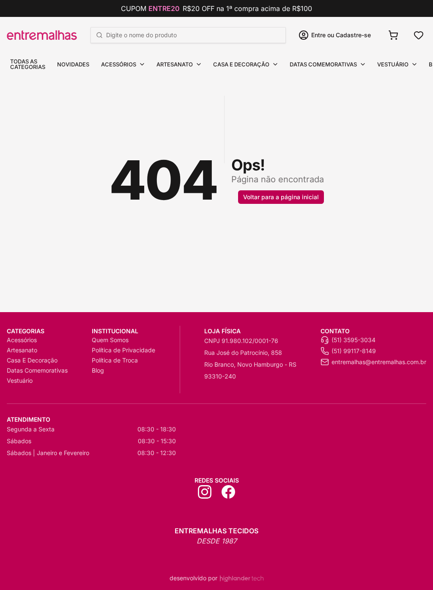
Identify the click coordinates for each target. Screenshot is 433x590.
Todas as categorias (27, 64)
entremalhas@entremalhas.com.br (379, 361)
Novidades (73, 64)
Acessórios (118, 64)
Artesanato (174, 64)
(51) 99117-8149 (354, 350)
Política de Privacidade (123, 350)
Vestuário (392, 64)
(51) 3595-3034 (353, 339)
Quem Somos (110, 339)
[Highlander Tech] (241, 578)
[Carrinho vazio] (393, 35)
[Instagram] (204, 492)
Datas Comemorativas (323, 64)
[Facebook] (228, 492)
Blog (98, 370)
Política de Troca (115, 360)
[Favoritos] (418, 35)
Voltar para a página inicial (281, 196)
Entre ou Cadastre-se (341, 34)
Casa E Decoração (241, 64)
